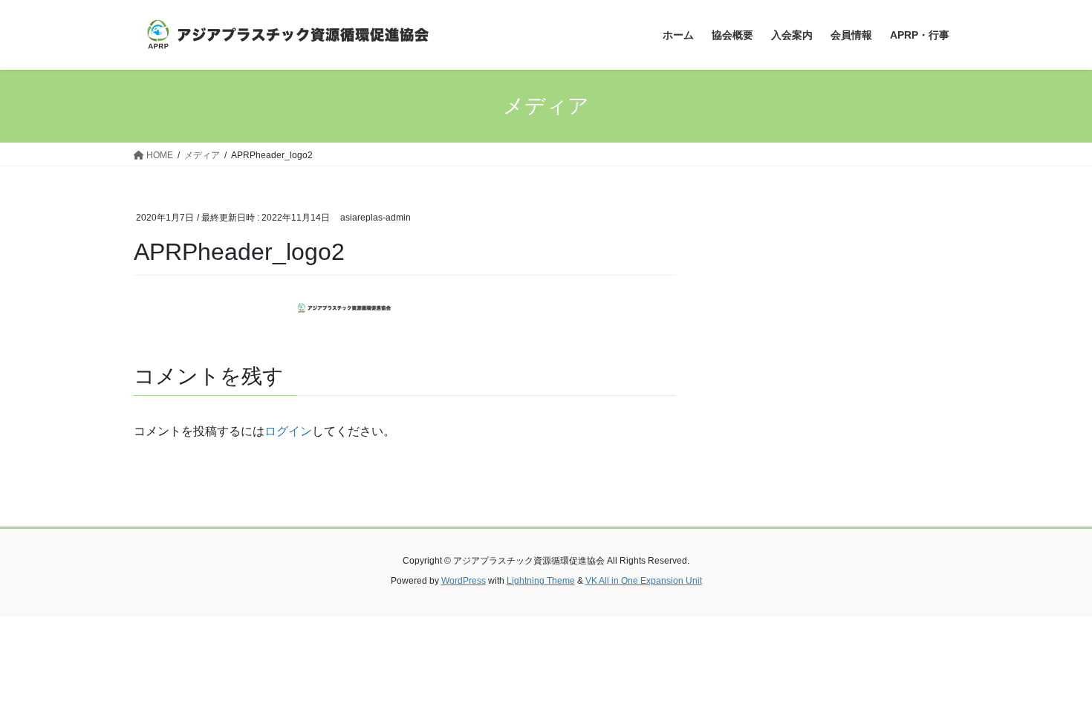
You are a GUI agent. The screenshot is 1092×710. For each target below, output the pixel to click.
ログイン (288, 431)
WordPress (463, 581)
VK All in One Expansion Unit (643, 581)
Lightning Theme (541, 581)
